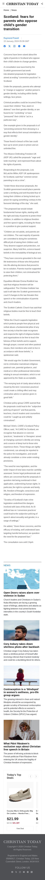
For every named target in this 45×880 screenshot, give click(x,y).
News (14, 10)
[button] (3, 4)
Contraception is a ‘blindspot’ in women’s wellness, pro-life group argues (21, 692)
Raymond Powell (11, 38)
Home (6, 10)
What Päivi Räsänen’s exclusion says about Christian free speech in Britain (22, 746)
